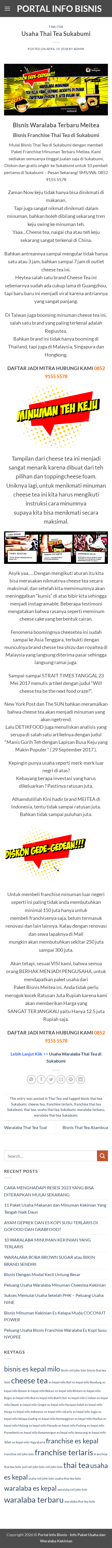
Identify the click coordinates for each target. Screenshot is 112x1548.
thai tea (30, 1109)
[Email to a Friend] (61, 1079)
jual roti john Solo (33, 1467)
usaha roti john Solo (41, 1478)
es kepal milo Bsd (24, 1398)
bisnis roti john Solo (73, 1370)
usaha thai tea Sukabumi (57, 1109)
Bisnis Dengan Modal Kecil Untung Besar (42, 1274)
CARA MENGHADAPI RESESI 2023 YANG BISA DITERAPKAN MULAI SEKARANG (49, 1191)
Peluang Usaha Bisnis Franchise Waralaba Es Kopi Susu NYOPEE (55, 1333)
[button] (7, 8)
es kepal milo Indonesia (28, 1411)
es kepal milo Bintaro (69, 1391)
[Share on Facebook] (41, 1079)
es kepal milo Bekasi (41, 1391)
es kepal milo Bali (60, 1382)
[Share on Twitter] (50, 1079)
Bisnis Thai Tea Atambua (85, 1127)
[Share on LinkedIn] (80, 1079)
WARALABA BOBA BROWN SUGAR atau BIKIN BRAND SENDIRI (49, 1260)
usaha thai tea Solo (68, 1478)
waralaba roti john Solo (72, 1489)
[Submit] (102, 1155)
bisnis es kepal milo (32, 1369)
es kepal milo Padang (72, 1425)
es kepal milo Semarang (72, 1432)
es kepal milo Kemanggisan (56, 1418)
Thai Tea (56, 26)
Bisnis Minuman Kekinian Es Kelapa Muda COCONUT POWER (54, 1316)
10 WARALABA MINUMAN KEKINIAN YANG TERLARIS (47, 1243)
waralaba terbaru (90, 1109)
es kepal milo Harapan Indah (65, 1404)
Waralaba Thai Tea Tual (25, 1127)
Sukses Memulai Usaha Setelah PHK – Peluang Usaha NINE (54, 1299)
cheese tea (36, 1104)
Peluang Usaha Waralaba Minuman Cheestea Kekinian (55, 1284)
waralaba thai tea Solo (79, 1501)
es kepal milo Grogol (33, 1404)
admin (79, 49)
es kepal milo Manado (43, 1425)
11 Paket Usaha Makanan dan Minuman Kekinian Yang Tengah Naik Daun (55, 1208)
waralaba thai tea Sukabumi (55, 1115)
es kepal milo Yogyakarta (28, 1442)
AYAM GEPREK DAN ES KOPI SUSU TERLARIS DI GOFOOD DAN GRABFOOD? (51, 1226)
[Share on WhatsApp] (31, 1079)
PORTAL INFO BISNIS (59, 8)
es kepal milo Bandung (87, 1382)
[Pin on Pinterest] (70, 1079)
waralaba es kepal (30, 1488)
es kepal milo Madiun (88, 1418)
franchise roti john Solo (19, 1454)
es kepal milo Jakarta (58, 1411)
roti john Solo (54, 1467)
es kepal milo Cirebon (82, 1398)
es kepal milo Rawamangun (38, 1432)
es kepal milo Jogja (85, 1411)
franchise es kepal (72, 1441)
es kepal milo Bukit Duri (51, 1398)
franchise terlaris (59, 1104)
